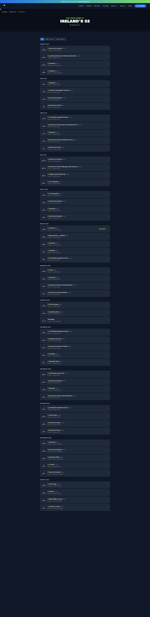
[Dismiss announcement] (148, 2)
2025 (60, 39)
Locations (81, 6)
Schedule (89, 6)
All (42, 39)
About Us (122, 6)
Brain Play (97, 6)
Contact (130, 6)
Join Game (141, 6)
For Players (105, 6)
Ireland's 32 (12, 12)
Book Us (113, 6)
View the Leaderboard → (83, 1)
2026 (50, 39)
